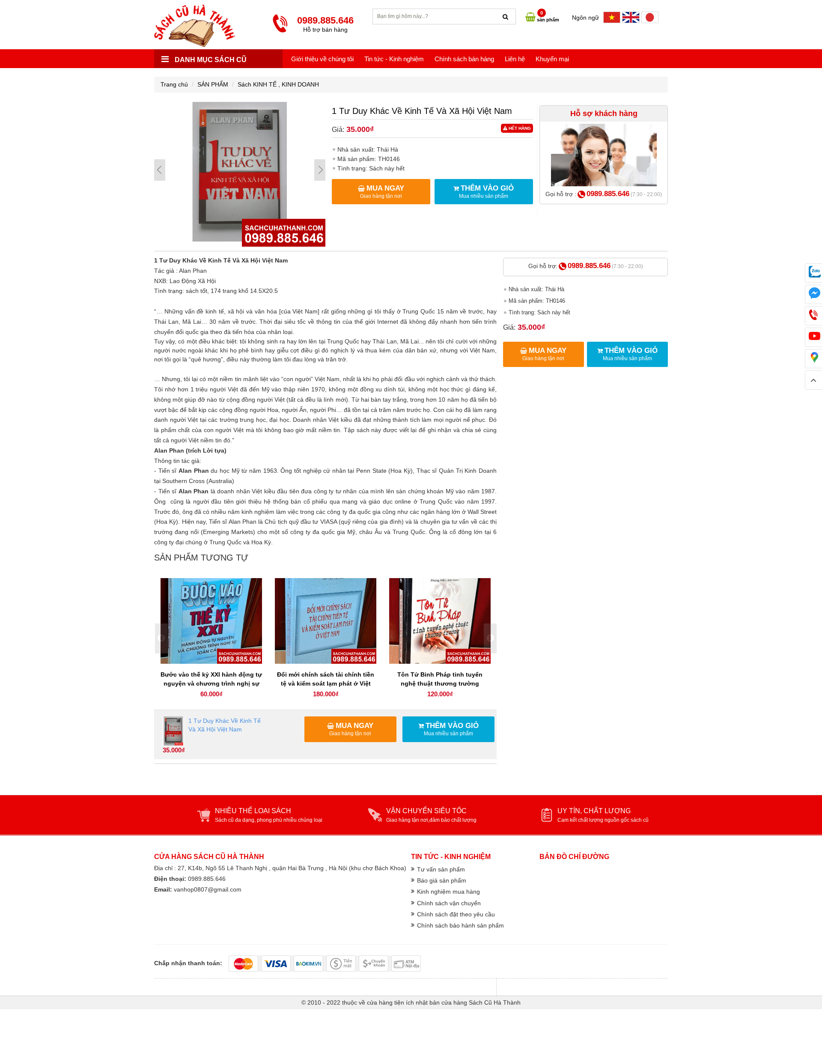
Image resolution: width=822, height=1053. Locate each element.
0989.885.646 (608, 194)
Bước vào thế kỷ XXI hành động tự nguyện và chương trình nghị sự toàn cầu (211, 683)
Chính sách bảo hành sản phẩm (460, 925)
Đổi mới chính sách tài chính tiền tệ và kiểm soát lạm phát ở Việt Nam (325, 683)
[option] (211, 639)
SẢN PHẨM (212, 84)
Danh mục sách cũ (210, 59)
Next (319, 170)
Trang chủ (174, 84)
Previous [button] (161, 638)
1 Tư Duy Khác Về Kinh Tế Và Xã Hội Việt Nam (224, 725)
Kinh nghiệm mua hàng (448, 891)
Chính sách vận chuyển (449, 903)
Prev (159, 170)
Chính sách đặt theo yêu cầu (456, 914)
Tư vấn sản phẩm (441, 869)
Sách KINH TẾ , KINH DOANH (278, 84)
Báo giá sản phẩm (441, 880)
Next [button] (490, 638)
